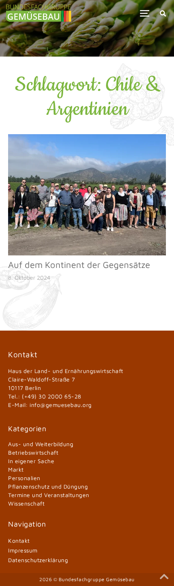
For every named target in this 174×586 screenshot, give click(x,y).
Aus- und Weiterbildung (40, 444)
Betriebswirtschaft (33, 452)
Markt (16, 469)
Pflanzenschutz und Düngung (48, 486)
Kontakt (19, 540)
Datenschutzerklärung (38, 559)
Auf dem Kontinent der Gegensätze (79, 264)
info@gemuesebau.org (61, 404)
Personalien (24, 477)
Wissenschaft (26, 503)
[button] (145, 13)
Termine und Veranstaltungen (48, 494)
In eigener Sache (31, 460)
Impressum (23, 550)
